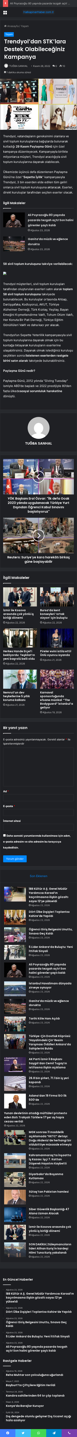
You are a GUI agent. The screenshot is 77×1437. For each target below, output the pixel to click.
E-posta (9, 806)
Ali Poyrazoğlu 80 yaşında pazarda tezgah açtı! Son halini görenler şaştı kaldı (50, 220)
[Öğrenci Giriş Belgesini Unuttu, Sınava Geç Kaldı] (15, 934)
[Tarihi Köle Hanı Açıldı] (15, 1024)
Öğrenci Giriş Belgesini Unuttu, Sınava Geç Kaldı (51, 931)
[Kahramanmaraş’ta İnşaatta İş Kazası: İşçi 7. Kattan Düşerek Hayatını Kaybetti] (15, 1160)
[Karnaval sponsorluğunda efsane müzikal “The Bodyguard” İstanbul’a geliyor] (57, 679)
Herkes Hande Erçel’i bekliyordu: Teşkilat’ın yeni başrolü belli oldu (19, 655)
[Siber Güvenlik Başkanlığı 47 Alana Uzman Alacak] (15, 1214)
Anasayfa (13, 26)
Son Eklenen (38, 876)
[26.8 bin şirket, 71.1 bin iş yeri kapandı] (15, 1083)
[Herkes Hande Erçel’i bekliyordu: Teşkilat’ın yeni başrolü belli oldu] (20, 638)
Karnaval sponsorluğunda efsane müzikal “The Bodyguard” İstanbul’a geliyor (56, 699)
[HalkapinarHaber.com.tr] (38, 12)
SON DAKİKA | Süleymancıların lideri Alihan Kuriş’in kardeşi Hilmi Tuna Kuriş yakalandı (50, 1248)
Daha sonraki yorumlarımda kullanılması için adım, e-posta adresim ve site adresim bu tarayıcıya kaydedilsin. (37, 841)
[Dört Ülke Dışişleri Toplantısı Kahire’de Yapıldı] (15, 917)
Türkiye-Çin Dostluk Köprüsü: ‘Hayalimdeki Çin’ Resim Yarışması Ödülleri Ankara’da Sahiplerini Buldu (50, 1042)
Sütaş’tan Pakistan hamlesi (49, 1192)
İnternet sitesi (12, 820)
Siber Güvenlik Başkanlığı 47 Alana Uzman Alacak (49, 1211)
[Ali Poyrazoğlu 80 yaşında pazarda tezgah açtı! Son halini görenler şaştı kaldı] (14, 219)
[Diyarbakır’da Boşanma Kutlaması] (15, 1179)
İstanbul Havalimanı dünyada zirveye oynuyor (50, 985)
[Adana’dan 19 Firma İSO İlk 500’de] (15, 1101)
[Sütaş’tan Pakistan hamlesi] (15, 1197)
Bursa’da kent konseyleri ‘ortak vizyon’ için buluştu (54, 614)
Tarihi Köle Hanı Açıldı (44, 1018)
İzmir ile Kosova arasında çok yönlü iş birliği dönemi (18, 614)
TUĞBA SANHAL (18, 65)
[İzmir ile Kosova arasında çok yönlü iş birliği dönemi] (20, 596)
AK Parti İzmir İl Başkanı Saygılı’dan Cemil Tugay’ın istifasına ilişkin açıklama (48, 1063)
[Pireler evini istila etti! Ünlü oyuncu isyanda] (57, 638)
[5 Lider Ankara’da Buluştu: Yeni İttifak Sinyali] (15, 952)
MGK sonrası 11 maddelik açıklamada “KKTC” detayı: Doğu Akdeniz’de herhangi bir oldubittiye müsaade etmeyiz (50, 1138)
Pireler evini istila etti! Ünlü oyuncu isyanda (55, 653)
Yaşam (25, 26)
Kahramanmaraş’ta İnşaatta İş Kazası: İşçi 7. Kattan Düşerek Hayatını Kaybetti (50, 1159)
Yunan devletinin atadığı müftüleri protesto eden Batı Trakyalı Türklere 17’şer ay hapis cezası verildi (35, 1117)
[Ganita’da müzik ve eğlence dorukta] (14, 243)
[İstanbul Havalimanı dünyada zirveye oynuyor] (15, 988)
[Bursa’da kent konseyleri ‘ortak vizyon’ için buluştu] (57, 596)
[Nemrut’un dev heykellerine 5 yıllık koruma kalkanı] (20, 679)
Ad (6, 791)
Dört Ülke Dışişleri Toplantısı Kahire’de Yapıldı (49, 914)
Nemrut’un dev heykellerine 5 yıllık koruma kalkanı (16, 696)
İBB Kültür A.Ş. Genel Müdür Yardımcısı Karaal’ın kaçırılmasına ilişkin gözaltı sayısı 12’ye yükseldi (48, 895)
